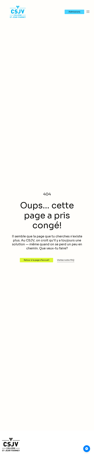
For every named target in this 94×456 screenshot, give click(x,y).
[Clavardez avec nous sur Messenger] (86, 448)
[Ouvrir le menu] (87, 11)
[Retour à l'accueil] (47, 444)
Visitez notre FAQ (65, 260)
